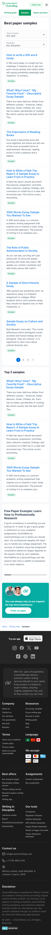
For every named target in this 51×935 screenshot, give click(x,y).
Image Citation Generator (36, 826)
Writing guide (10, 13)
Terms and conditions (11, 739)
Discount (6, 723)
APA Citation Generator (35, 823)
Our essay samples (34, 709)
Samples (25, 13)
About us (6, 709)
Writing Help (14, 626)
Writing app (7, 799)
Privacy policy (8, 747)
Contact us (7, 712)
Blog (27, 723)
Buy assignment (32, 783)
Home (4, 626)
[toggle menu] (46, 5)
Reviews (5, 727)
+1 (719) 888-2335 (15, 860)
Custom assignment (34, 779)
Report (5, 819)
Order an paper (18, 610)
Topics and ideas (40, 13)
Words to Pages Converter (37, 830)
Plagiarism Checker (34, 815)
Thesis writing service (11, 789)
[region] (25, 542)
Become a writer (32, 716)
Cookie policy (8, 743)
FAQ (27, 727)
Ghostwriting (7, 826)
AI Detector (30, 812)
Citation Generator (33, 819)
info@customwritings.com (19, 854)
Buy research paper (10, 779)
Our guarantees (9, 720)
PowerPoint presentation (12, 822)
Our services (7, 716)
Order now (36, 5)
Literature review (9, 815)
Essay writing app (33, 712)
